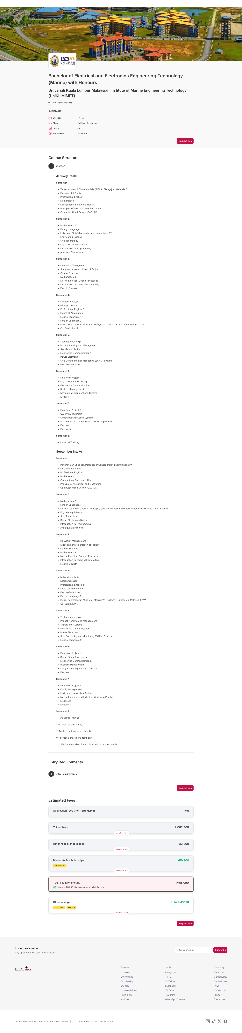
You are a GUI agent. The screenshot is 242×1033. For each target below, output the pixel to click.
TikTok (168, 976)
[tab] (121, 166)
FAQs (216, 985)
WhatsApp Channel (175, 999)
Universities (127, 976)
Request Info (185, 140)
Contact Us (220, 990)
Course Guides (129, 990)
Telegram (170, 994)
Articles (125, 999)
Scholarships (128, 981)
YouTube (169, 990)
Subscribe (220, 950)
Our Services (220, 976)
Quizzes (125, 985)
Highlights (126, 994)
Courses (125, 972)
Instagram (170, 972)
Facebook (170, 985)
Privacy (218, 994)
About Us (219, 972)
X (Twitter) (170, 981)
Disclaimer (219, 999)
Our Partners (220, 981)
